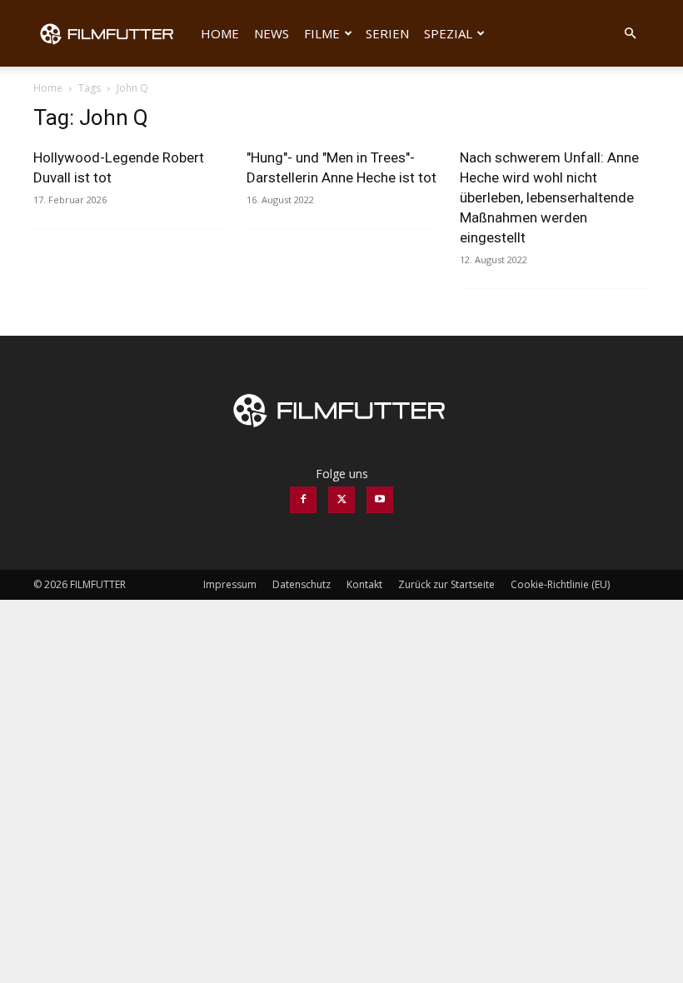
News (271, 33)
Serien (387, 33)
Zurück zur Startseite (446, 584)
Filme (322, 33)
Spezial (448, 33)
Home (220, 33)
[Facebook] (303, 500)
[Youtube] (379, 500)
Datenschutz (301, 584)
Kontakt (364, 584)
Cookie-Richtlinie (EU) (560, 584)
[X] (341, 500)
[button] (630, 34)
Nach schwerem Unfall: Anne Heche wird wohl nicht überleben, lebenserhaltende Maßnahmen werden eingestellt (549, 197)
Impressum (230, 584)
